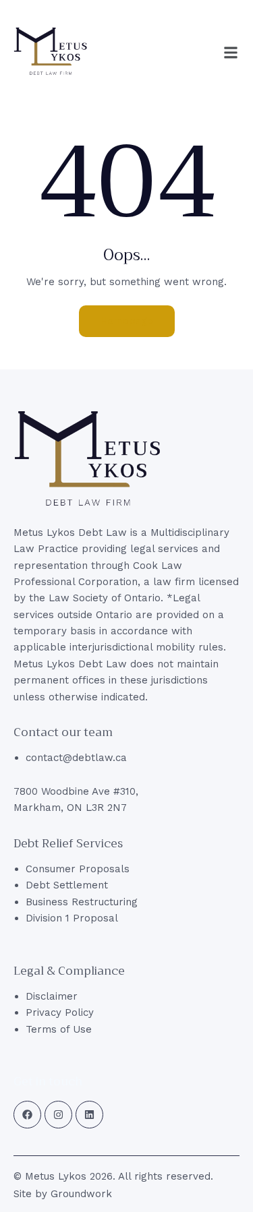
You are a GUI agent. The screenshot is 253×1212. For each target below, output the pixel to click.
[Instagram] (58, 1114)
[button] (231, 52)
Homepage (127, 321)
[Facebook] (27, 1114)
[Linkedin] (89, 1114)
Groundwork (81, 1194)
